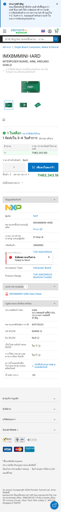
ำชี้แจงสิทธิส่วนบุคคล (12, 461)
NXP (35, 216)
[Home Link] (25, 31)
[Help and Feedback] (54, 505)
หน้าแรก (7, 47)
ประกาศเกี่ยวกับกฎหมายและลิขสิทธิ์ (19, 465)
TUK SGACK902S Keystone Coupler (42, 275)
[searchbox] (28, 39)
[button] (5, 31)
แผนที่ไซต (7, 473)
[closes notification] (57, 4)
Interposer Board (42, 267)
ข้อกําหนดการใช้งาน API (43, 469)
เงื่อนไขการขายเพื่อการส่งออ (16, 469)
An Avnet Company (12, 490)
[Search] (55, 39)
